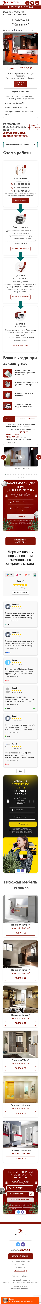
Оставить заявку (20, 200)
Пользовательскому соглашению (22, 832)
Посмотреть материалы (20, 541)
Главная (7, 12)
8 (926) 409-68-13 (22, 191)
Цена (8, 419)
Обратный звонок (20, 1256)
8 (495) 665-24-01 (22, 188)
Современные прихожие (15, 15)
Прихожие (19, 12)
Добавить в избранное (20, 1276)
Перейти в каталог (20, 345)
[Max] (22, 871)
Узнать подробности (33, 127)
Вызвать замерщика (20, 248)
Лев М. (14, 660)
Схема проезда (20, 1271)
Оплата (31, 419)
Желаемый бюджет (22, 508)
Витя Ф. (14, 744)
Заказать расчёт (20, 83)
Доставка (21, 419)
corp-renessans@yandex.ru (20, 1261)
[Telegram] (18, 871)
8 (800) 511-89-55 (22, 184)
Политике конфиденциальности (21, 831)
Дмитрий (15, 632)
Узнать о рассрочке (20, 297)
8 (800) (20, 1250)
